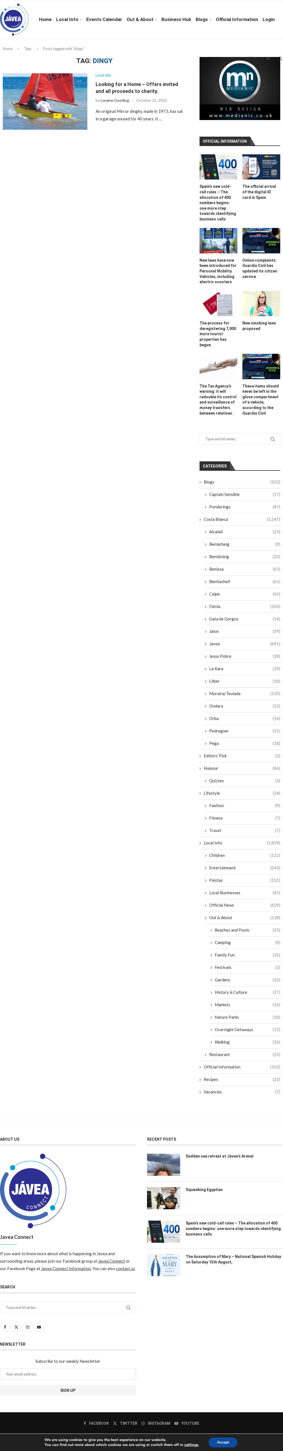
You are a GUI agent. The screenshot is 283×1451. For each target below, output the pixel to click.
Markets (247, 1004)
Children (244, 855)
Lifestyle (242, 792)
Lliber (244, 680)
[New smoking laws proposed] (261, 303)
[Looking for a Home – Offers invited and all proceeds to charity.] (45, 101)
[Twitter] (256, 59)
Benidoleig (244, 556)
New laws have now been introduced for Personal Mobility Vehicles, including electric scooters (218, 271)
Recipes (242, 1079)
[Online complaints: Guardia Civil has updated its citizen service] (261, 240)
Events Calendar (104, 19)
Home (45, 19)
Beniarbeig (244, 544)
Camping (247, 942)
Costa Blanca (242, 519)
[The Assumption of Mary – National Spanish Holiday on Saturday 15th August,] (163, 1265)
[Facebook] (250, 59)
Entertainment (244, 867)
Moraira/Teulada (244, 693)
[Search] (280, 59)
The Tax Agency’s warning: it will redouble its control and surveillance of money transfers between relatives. (218, 399)
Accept (223, 1442)
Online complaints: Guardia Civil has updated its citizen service (259, 268)
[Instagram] (262, 59)
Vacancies (242, 1091)
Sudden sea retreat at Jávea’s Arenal (219, 1156)
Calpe (244, 593)
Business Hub (176, 19)
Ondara (244, 705)
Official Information (237, 19)
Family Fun (247, 954)
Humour (242, 768)
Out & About (140, 19)
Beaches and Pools (247, 929)
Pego (244, 743)
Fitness (244, 817)
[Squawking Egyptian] (163, 1198)
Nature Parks (247, 1017)
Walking (247, 1041)
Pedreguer (244, 730)
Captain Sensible (244, 494)
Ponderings (244, 506)
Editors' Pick (242, 755)
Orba (244, 718)
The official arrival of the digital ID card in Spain (259, 191)
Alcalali (244, 531)
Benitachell (244, 581)
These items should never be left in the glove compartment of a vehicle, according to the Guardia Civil (260, 399)
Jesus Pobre (244, 656)
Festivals (247, 967)
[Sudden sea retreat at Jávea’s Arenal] (163, 1165)
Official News (244, 905)
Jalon (244, 631)
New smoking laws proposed (259, 326)
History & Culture (247, 992)
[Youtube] (268, 59)
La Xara (244, 668)
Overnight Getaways (247, 1029)
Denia (244, 606)
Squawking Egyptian (204, 1189)
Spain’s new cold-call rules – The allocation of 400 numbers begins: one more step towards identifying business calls (218, 202)
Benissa (244, 568)
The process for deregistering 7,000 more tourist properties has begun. (218, 334)
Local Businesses (244, 892)
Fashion (244, 805)
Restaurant (244, 1054)
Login (269, 19)
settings (191, 1444)
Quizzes (244, 780)
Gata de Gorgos (244, 618)
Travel (244, 830)
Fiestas (244, 880)
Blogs (202, 19)
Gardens (247, 979)
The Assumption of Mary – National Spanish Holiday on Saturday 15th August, (233, 1259)
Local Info (67, 19)
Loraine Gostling (115, 100)
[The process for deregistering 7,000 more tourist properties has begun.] (218, 303)
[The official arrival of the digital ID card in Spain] (261, 167)
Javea (244, 643)
